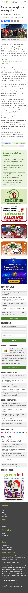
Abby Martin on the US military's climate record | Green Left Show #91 (13, 390)
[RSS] (26, 432)
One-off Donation (12, 166)
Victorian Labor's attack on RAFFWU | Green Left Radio (12, 381)
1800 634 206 (17, 180)
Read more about (10, 580)
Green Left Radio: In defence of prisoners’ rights (13, 456)
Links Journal (5, 545)
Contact (4, 537)
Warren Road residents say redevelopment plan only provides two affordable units (13, 461)
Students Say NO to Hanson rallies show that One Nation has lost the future (13, 419)
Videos (4, 527)
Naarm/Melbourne (14, 14)
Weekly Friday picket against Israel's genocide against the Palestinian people (13, 298)
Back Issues (5, 516)
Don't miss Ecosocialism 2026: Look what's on (12, 410)
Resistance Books (7, 547)
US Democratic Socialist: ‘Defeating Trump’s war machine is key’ (12, 441)
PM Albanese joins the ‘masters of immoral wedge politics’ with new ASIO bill (13, 450)
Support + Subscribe (15, 1)
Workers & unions (6, 143)
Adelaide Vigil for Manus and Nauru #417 (13, 313)
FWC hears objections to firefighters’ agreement (12, 62)
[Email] (15, 21)
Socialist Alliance (7, 549)
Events (4, 539)
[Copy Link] (18, 21)
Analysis (4, 511)
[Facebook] (5, 21)
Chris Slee (4, 14)
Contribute (5, 535)
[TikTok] (11, 432)
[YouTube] (2, 432)
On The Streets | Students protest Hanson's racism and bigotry (11, 385)
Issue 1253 (17, 17)
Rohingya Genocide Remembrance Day (13, 308)
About (3, 533)
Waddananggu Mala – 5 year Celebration (13, 293)
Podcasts (4, 525)
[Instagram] (14, 432)
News (23, 17)
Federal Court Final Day (8, 304)
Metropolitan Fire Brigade (19, 143)
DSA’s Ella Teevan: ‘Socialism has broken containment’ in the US (13, 445)
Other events (14, 318)
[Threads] (23, 432)
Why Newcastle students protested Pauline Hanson (12, 424)
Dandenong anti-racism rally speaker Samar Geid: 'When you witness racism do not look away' (14, 405)
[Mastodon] (2, 21)
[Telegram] (17, 432)
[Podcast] (5, 432)
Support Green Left (9, 345)
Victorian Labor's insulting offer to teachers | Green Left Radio (11, 394)
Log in (25, 1)
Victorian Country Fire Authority (9, 146)
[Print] (11, 21)
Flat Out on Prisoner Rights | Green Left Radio (13, 376)
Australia (21, 146)
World (3, 512)
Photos (4, 523)
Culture (4, 514)
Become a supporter (9, 172)
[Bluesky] (8, 21)
